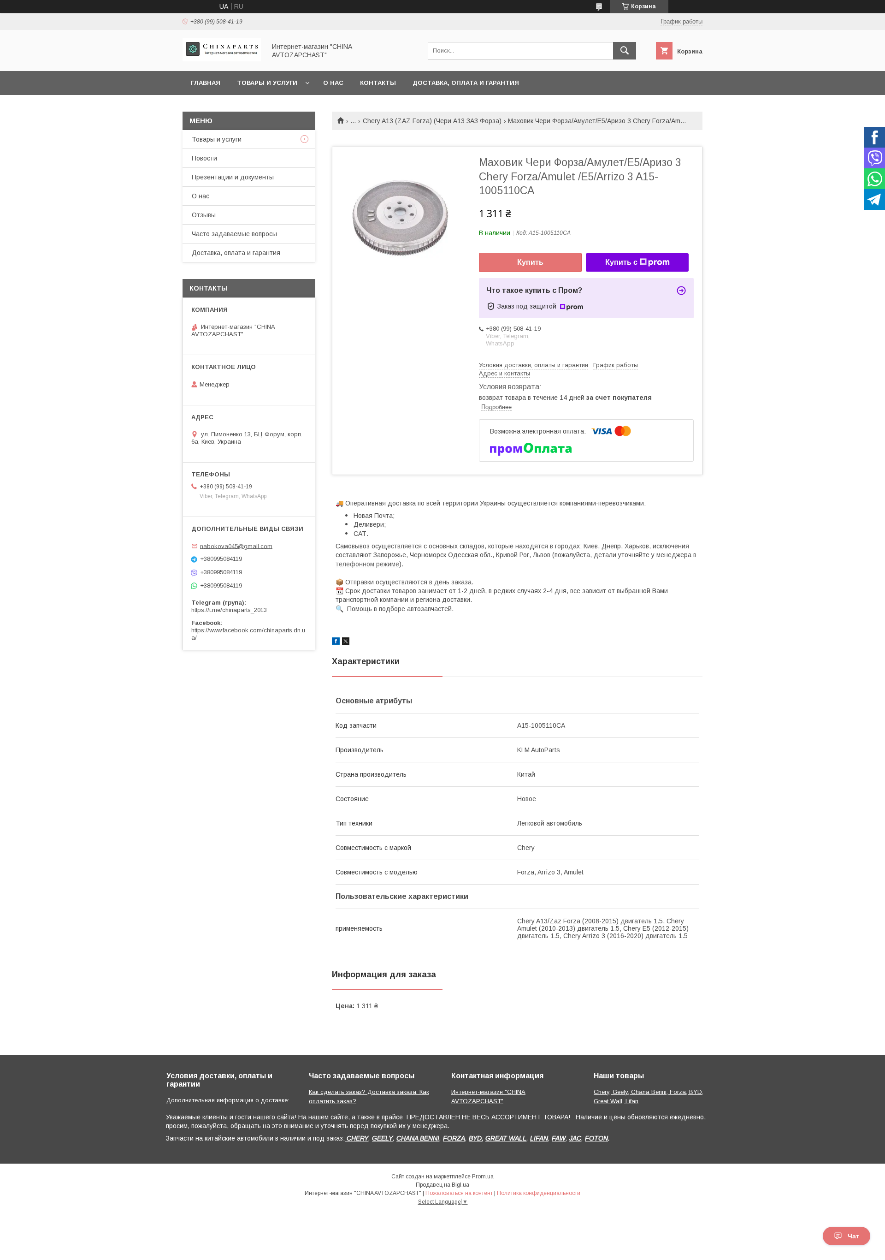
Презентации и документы (233, 177)
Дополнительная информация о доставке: (227, 1100)
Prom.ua (483, 1176)
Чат (853, 1236)
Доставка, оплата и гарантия (466, 82)
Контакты (378, 82)
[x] (345, 642)
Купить (530, 262)
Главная (205, 82)
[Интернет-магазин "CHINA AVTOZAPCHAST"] (222, 59)
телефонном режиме (367, 564)
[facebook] (336, 642)
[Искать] (624, 50)
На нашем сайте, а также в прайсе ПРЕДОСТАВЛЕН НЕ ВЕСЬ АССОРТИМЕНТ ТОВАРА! (435, 1117)
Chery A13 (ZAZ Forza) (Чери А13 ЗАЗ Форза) (432, 121)
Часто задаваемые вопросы (234, 234)
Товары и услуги (267, 82)
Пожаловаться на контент (459, 1193)
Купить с (621, 262)
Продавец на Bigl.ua (442, 1185)
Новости (204, 158)
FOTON (596, 1138)
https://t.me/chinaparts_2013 (229, 609)
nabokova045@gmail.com (236, 545)
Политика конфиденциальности (538, 1193)
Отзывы (204, 215)
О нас (333, 82)
